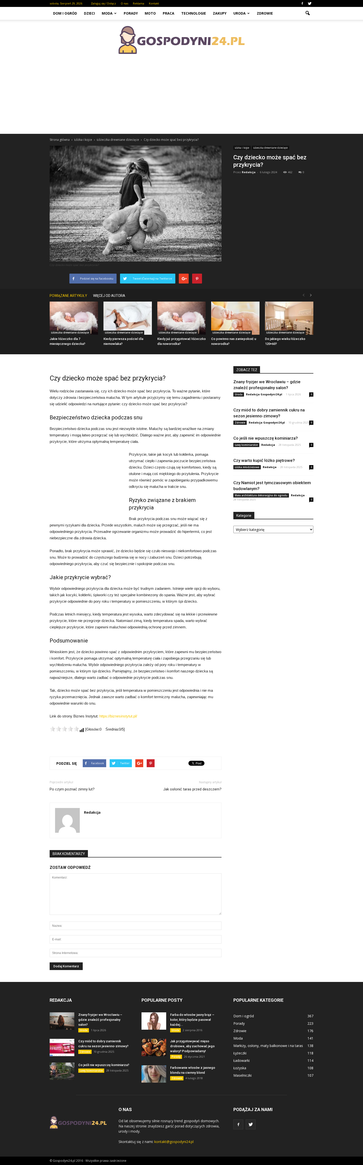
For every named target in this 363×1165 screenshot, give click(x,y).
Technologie (193, 13)
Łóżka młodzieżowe (247, 467)
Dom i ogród (65, 13)
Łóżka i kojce (242, 147)
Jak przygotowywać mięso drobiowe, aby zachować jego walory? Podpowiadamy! (192, 1046)
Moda (107, 13)
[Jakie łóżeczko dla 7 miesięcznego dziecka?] (74, 318)
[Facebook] (302, 3)
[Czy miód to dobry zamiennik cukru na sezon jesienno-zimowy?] (62, 1047)
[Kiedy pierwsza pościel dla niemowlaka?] (127, 318)
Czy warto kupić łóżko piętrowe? (264, 460)
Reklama (138, 3)
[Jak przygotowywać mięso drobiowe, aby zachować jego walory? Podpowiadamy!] (153, 1047)
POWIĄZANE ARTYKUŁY (68, 296)
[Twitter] (309, 3)
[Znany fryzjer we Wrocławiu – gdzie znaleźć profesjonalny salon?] (62, 1021)
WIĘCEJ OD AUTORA (109, 296)
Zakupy (219, 13)
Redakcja (249, 172)
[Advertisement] (181, 96)
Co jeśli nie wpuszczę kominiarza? (265, 438)
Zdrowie (265, 13)
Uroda (239, 13)
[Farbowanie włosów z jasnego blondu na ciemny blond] (153, 1074)
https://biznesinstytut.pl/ (118, 716)
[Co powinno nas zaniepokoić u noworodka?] (235, 318)
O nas (124, 3)
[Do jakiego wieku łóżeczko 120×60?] (289, 318)
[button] (307, 13)
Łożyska (239, 1068)
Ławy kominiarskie (246, 445)
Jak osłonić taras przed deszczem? (192, 789)
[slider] (64, 729)
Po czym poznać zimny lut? (72, 789)
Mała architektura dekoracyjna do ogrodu (261, 495)
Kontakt (154, 3)
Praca (168, 13)
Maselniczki (242, 1075)
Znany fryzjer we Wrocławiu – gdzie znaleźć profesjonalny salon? (100, 1019)
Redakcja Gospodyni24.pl (264, 394)
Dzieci (89, 13)
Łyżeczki (239, 1053)
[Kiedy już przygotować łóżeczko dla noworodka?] (181, 318)
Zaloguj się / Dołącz (103, 3)
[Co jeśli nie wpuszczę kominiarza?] (62, 1071)
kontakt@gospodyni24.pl (174, 1141)
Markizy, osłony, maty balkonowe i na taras (268, 1045)
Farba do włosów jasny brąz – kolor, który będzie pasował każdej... (192, 1019)
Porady (131, 13)
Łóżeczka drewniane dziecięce (270, 147)
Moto (150, 13)
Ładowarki (241, 1060)
